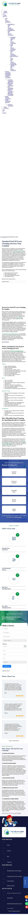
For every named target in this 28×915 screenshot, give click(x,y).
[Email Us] (26, 907)
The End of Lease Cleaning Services (10, 333)
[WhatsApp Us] (26, 903)
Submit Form (7, 666)
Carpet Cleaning (10, 880)
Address (4, 644)
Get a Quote (25, 882)
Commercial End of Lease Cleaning (14, 876)
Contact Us (9, 862)
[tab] (9, 753)
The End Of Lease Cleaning (19, 250)
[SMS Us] (26, 900)
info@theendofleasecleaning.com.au (14, 903)
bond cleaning (19, 317)
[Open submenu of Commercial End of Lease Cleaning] (8, 36)
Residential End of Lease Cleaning (14, 870)
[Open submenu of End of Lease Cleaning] (5, 23)
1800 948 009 (10, 897)
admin (4, 237)
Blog (8, 856)
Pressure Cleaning (10, 885)
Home (1, 235)
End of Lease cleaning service (16, 350)
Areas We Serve (14, 913)
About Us (9, 850)
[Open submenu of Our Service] (3, 17)
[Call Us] (26, 896)
